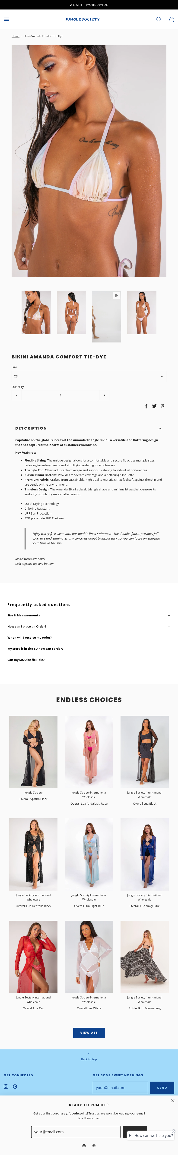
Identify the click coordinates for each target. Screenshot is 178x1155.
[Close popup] (173, 1100)
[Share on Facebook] (145, 406)
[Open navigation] (6, 19)
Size (14, 367)
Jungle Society (33, 792)
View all (89, 1032)
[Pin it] (161, 406)
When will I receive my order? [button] (29, 637)
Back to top (89, 1059)
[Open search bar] (159, 19)
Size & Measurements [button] (23, 615)
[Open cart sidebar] (171, 19)
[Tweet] (153, 406)
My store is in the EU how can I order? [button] (35, 649)
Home (15, 36)
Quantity (18, 387)
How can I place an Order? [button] (26, 626)
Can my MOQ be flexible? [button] (25, 660)
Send (162, 1088)
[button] (36, 312)
